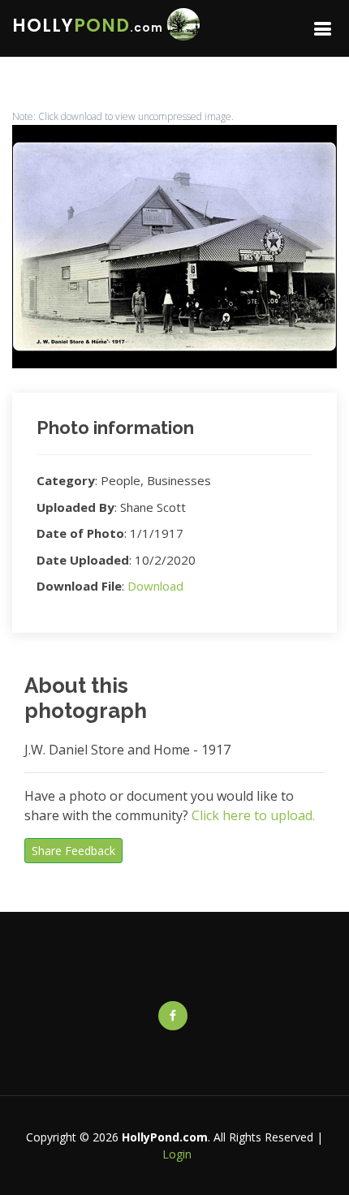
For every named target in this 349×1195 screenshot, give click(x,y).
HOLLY (87, 25)
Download (155, 586)
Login (177, 1154)
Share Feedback (73, 850)
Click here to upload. (253, 815)
